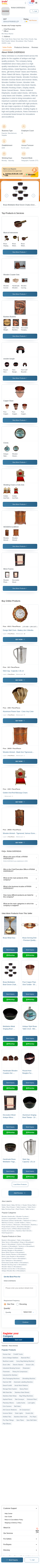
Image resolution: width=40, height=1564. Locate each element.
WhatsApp (31, 174)
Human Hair (7, 1354)
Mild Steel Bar (7, 1392)
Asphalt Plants (7, 1399)
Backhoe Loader (8, 1361)
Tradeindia (5, 1345)
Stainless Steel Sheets (22, 1392)
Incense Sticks (7, 1413)
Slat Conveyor (19, 1399)
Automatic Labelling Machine (23, 1382)
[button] (34, 11)
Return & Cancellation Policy (14, 1519)
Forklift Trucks (18, 1354)
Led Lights (31, 1403)
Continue (25, 1322)
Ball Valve (17, 1406)
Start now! (18, 1340)
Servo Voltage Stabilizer (10, 1357)
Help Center (8, 1513)
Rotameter (26, 1368)
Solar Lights (19, 1413)
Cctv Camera (7, 1406)
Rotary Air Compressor (20, 1371)
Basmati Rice (25, 1357)
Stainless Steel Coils (20, 1416)
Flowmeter (6, 1371)
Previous (6, 195)
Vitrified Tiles (7, 1416)
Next (33, 195)
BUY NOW (19, 639)
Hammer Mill (7, 1382)
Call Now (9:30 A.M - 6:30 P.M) (14, 174)
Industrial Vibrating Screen (11, 1368)
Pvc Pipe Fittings (8, 1420)
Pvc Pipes (33, 1416)
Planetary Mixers (8, 1403)
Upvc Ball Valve (32, 1420)
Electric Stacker (18, 1364)
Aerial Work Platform (21, 1385)
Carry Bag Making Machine (25, 1361)
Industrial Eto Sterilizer (10, 1375)
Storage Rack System (10, 1389)
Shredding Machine (28, 1378)
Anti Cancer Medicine (10, 1410)
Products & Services (21, 47)
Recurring (23, 1304)
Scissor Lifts (30, 1364)
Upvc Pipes (20, 1420)
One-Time (10, 1304)
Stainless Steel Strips (10, 1396)
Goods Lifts (29, 1413)
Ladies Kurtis (21, 1403)
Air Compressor (25, 1410)
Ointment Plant (32, 1399)
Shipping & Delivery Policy (13, 1522)
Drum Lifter (6, 1364)
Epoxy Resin (24, 1389)
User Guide (8, 1516)
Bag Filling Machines (26, 1396)
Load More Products (20, 1184)
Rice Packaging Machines (11, 1378)
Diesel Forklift (7, 1385)
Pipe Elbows (7, 1423)
